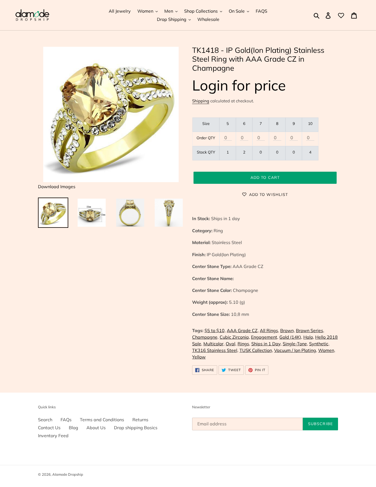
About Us (96, 427)
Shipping (200, 100)
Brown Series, (310, 330)
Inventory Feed (53, 435)
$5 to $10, (215, 330)
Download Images (56, 186)
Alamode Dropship (67, 474)
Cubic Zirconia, (235, 337)
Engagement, (264, 337)
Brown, (287, 330)
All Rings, (269, 330)
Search (45, 419)
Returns (140, 419)
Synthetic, (319, 343)
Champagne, (205, 337)
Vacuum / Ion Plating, (295, 350)
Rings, (244, 343)
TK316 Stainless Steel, (215, 350)
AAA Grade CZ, (243, 330)
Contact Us (49, 427)
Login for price (239, 85)
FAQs (66, 419)
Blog (73, 427)
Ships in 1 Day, (266, 343)
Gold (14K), (290, 337)
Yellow (199, 357)
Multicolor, (214, 343)
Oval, (231, 343)
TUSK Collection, (256, 350)
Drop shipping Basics (135, 427)
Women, (326, 350)
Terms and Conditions (102, 419)
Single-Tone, (295, 343)
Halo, (308, 337)
